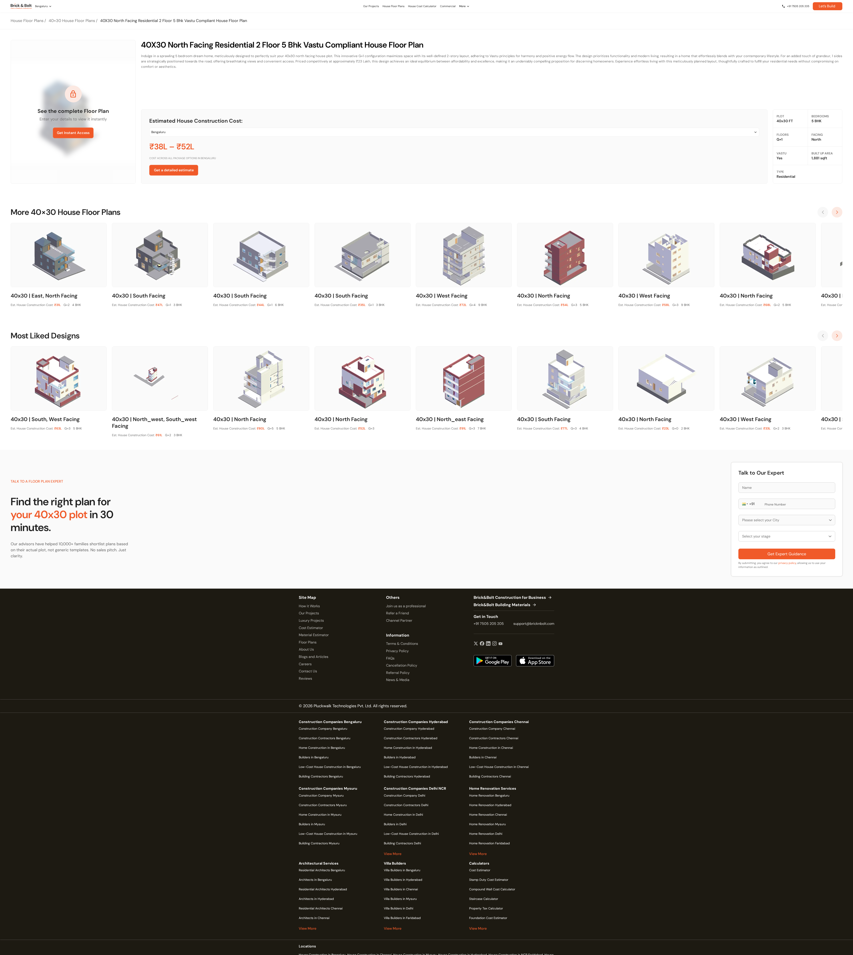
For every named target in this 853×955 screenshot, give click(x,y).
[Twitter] (476, 644)
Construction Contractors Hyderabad (410, 738)
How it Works (309, 606)
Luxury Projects (311, 620)
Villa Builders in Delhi (398, 908)
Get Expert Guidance (786, 554)
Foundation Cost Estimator (488, 918)
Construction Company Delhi (404, 795)
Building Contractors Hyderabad (407, 776)
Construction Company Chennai (492, 729)
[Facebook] (482, 644)
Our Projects (309, 613)
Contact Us (308, 671)
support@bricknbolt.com (533, 623)
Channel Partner (399, 620)
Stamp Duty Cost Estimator (488, 880)
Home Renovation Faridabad (489, 843)
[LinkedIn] (488, 644)
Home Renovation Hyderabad (490, 805)
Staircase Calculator (483, 899)
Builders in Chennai (482, 757)
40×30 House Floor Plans (72, 20)
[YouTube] (500, 644)
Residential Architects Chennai (321, 908)
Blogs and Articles (313, 656)
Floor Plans (308, 642)
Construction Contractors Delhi (406, 805)
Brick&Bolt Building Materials (502, 605)
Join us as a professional (406, 606)
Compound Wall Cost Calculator (492, 889)
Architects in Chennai (314, 918)
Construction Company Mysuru (321, 795)
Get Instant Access (73, 132)
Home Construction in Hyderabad (408, 748)
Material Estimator (314, 635)
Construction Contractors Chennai (493, 738)
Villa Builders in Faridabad (402, 918)
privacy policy (787, 563)
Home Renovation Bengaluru (489, 795)
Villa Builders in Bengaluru (402, 870)
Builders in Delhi (395, 824)
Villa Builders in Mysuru (400, 899)
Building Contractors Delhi (402, 843)
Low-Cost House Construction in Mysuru (328, 834)
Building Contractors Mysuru (319, 843)
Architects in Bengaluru (315, 880)
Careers (305, 664)
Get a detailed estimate (174, 170)
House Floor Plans (27, 20)
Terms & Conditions (402, 643)
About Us (306, 649)
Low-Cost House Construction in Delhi (411, 834)
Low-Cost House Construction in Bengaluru (330, 767)
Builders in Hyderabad (400, 757)
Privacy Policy (397, 651)
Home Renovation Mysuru (487, 824)
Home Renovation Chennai (488, 815)
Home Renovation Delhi (485, 834)
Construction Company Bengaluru (323, 729)
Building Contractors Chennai (490, 776)
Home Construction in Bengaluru (322, 748)
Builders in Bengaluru (314, 757)
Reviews (305, 678)
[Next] (837, 212)
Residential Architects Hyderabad (323, 889)
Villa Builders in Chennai (401, 889)
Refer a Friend (397, 613)
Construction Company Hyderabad (409, 729)
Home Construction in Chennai (491, 748)
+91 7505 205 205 (489, 623)
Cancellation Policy (401, 665)
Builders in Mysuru (312, 824)
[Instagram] (494, 644)
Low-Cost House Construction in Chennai (499, 767)
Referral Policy (398, 672)
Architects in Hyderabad (316, 899)
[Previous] (822, 212)
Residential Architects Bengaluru (322, 870)
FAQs (390, 658)
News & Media (397, 679)
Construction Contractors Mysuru (323, 805)
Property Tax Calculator (486, 908)
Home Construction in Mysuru (320, 815)
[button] (744, 504)
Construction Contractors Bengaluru (324, 738)
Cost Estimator (311, 627)
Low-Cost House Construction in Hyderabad (416, 767)
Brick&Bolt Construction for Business (510, 597)
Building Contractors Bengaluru (321, 776)
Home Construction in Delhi (403, 815)
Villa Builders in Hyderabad (403, 880)
